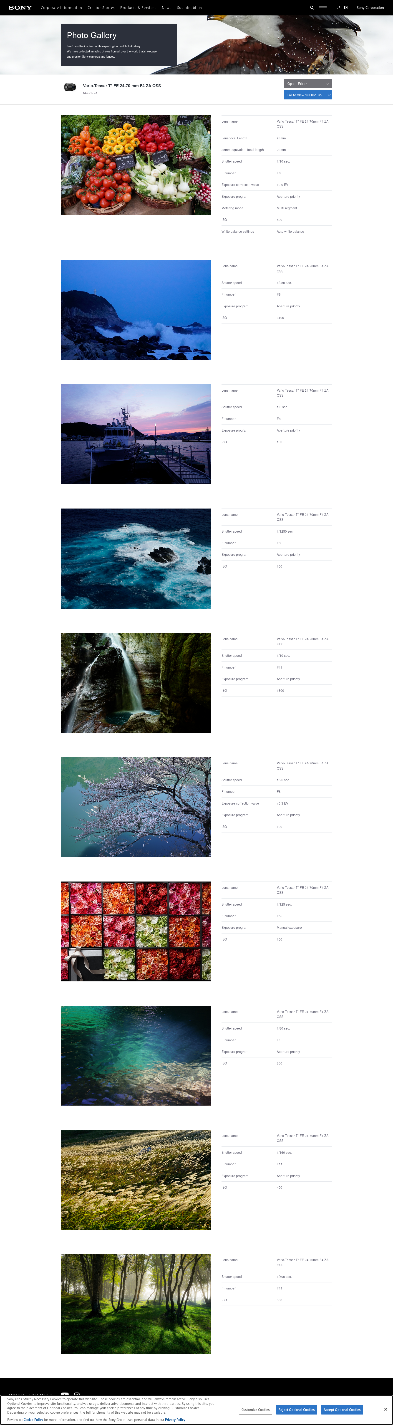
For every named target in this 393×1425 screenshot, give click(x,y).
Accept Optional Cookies (342, 1410)
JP (339, 7)
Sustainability (189, 7)
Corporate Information (61, 7)
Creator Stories (101, 7)
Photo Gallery (92, 34)
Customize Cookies (256, 1410)
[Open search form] (312, 7)
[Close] (386, 1409)
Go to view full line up (309, 94)
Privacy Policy (175, 1420)
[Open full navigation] (323, 7)
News (167, 7)
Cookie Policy (34, 1420)
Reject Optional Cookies (297, 1410)
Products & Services (138, 7)
